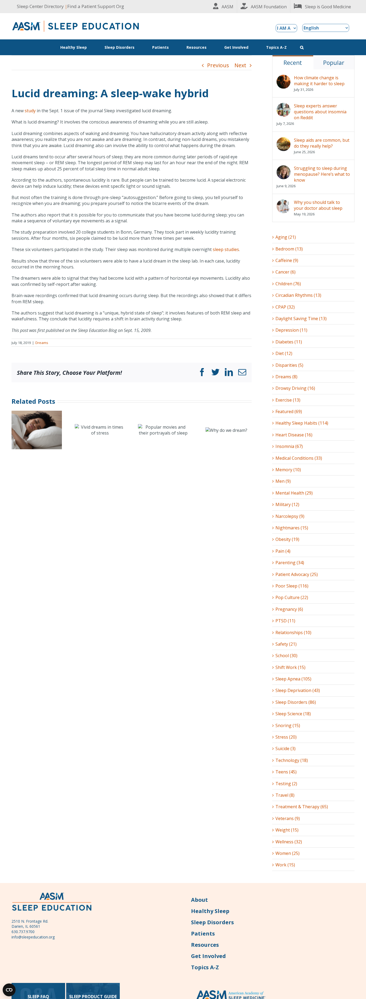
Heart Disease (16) (293, 435)
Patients (203, 933)
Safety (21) (286, 644)
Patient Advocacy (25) (296, 574)
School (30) (286, 655)
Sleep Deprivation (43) (297, 690)
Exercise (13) (287, 400)
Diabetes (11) (288, 342)
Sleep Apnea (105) (293, 679)
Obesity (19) (287, 539)
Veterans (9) (287, 818)
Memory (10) (288, 470)
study (30, 111)
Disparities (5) (289, 365)
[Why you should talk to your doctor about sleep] (283, 202)
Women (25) (287, 853)
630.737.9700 (23, 931)
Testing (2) (286, 784)
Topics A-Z (205, 967)
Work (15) (285, 865)
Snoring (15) (287, 725)
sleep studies (226, 249)
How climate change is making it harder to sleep (319, 81)
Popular (333, 62)
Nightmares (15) (291, 528)
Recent (292, 62)
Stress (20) (286, 737)
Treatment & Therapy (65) (301, 807)
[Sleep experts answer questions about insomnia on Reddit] (283, 106)
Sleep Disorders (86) (295, 702)
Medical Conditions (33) (298, 458)
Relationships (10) (293, 632)
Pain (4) (282, 551)
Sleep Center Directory (40, 6)
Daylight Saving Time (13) (301, 318)
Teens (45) (286, 772)
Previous (218, 65)
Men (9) (283, 481)
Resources (205, 944)
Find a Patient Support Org (95, 6)
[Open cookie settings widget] (9, 989)
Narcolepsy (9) (289, 516)
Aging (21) (285, 237)
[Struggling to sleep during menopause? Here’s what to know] (283, 168)
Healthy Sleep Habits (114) (301, 423)
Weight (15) (286, 830)
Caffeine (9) (286, 260)
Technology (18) (291, 760)
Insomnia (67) (289, 446)
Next (240, 65)
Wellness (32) (288, 842)
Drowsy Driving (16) (295, 388)
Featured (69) (288, 411)
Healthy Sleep (210, 911)
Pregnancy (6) (289, 609)
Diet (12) (283, 353)
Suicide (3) (285, 748)
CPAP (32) (285, 307)
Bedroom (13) (289, 249)
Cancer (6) (285, 272)
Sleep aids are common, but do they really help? (321, 143)
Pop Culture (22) (291, 597)
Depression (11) (291, 330)
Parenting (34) (289, 563)
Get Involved (208, 956)
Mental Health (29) (294, 493)
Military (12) (287, 504)
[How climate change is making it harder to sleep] (283, 78)
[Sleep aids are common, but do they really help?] (283, 140)
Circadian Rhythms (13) (298, 295)
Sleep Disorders (212, 922)
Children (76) (288, 284)
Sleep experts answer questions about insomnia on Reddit (320, 112)
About (199, 899)
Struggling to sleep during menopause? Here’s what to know (322, 174)
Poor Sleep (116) (291, 586)
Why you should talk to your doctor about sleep (318, 205)
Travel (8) (284, 795)
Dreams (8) (286, 377)
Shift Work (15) (290, 667)
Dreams (41, 342)
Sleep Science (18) (293, 714)
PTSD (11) (285, 621)
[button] (301, 47)
